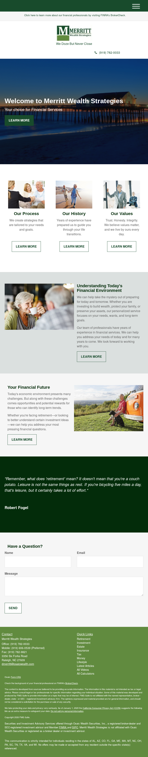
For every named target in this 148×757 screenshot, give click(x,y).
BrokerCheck (71, 683)
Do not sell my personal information (67, 711)
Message (11, 573)
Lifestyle (82, 662)
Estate (81, 646)
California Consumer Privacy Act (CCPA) (102, 707)
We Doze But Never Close (74, 43)
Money (81, 658)
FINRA (63, 727)
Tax (79, 654)
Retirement (83, 639)
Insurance (83, 650)
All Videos (83, 670)
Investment (83, 643)
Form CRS (16, 676)
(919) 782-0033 (109, 52)
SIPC (75, 727)
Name (9, 553)
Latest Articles (85, 666)
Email (81, 553)
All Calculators (85, 673)
